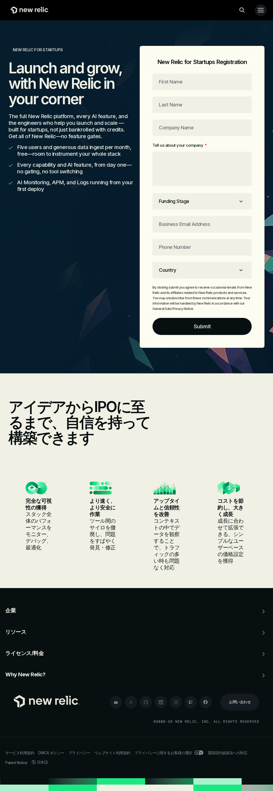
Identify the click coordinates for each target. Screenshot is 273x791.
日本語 (42, 762)
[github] (145, 702)
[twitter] (131, 702)
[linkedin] (160, 702)
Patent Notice (16, 762)
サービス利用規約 (19, 752)
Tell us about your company (179, 145)
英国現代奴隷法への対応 (227, 752)
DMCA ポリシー (51, 752)
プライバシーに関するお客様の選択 (163, 752)
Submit (202, 326)
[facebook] (205, 702)
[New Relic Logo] (28, 10)
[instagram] (175, 702)
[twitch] (190, 702)
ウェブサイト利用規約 (112, 752)
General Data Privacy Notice (172, 309)
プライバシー (79, 752)
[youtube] (116, 702)
